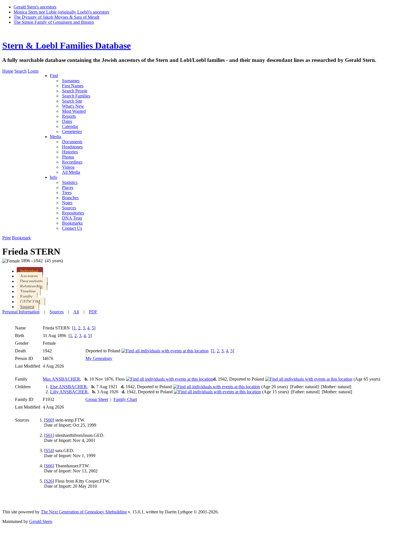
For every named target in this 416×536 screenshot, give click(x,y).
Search (20, 71)
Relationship (31, 286)
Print (6, 237)
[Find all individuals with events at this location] (165, 350)
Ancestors (29, 276)
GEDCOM (30, 301)
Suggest (27, 306)
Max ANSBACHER (61, 379)
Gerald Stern (40, 521)
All (76, 311)
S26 (49, 481)
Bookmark (21, 237)
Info (53, 177)
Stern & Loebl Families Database (66, 45)
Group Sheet (96, 399)
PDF (93, 311)
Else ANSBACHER (68, 386)
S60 (49, 420)
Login (33, 71)
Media (55, 136)
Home (7, 71)
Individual (29, 271)
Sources (57, 311)
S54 (49, 450)
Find (54, 75)
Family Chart (125, 399)
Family (26, 296)
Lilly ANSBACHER (69, 391)
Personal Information (21, 311)
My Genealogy (98, 358)
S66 (49, 465)
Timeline (28, 291)
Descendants (31, 281)
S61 (49, 435)
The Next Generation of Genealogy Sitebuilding (84, 511)
